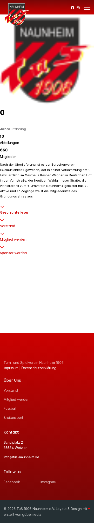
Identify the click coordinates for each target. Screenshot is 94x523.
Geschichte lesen (14, 212)
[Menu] (87, 7)
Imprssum (11, 368)
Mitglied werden (13, 239)
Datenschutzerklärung (38, 368)
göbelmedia (31, 514)
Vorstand (7, 226)
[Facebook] (72, 8)
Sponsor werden (13, 253)
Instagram (48, 482)
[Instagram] (78, 8)
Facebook (12, 482)
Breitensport (13, 417)
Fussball (10, 408)
